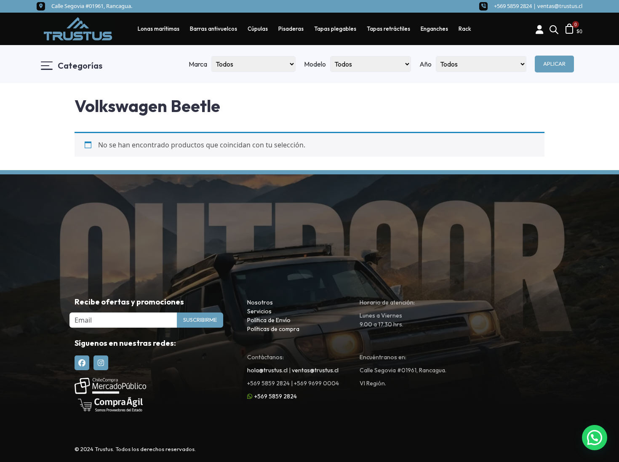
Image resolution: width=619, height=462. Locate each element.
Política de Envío (269, 320)
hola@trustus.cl (267, 370)
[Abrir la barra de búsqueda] (554, 29)
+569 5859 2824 (275, 396)
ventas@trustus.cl (559, 6)
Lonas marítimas (158, 28)
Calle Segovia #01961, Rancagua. (91, 6)
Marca (198, 64)
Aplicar (554, 63)
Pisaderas (291, 28)
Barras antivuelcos (213, 28)
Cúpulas (258, 28)
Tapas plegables (335, 28)
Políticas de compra (273, 329)
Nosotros (260, 302)
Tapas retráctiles (388, 28)
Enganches (434, 28)
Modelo (315, 64)
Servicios (259, 311)
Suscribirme (200, 319)
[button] (594, 437)
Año (425, 64)
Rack (465, 28)
